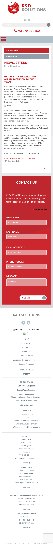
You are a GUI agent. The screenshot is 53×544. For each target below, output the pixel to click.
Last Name (12, 232)
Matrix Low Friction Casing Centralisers (26, 397)
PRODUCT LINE (26, 382)
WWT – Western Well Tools (26, 400)
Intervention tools (26, 405)
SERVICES (26, 347)
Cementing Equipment (26, 385)
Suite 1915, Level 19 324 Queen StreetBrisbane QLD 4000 (26, 473)
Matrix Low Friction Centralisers (26, 420)
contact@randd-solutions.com (26, 458)
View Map (26, 462)
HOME (26, 339)
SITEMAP (26, 374)
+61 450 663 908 (27, 504)
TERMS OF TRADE (26, 369)
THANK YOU (26, 410)
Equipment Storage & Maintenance (26, 360)
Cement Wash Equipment (26, 390)
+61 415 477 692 (27, 479)
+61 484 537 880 (27, 523)
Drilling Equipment (26, 394)
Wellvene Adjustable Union (26, 423)
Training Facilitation (26, 364)
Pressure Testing (26, 355)
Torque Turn (26, 351)
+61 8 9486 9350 (29, 31)
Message (11, 276)
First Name (12, 217)
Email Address (15, 247)
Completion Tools (26, 414)
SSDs (26, 417)
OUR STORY (26, 343)
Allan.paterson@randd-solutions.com (20, 158)
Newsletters (12, 56)
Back (46, 168)
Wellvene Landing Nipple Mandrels (26, 427)
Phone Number (15, 262)
